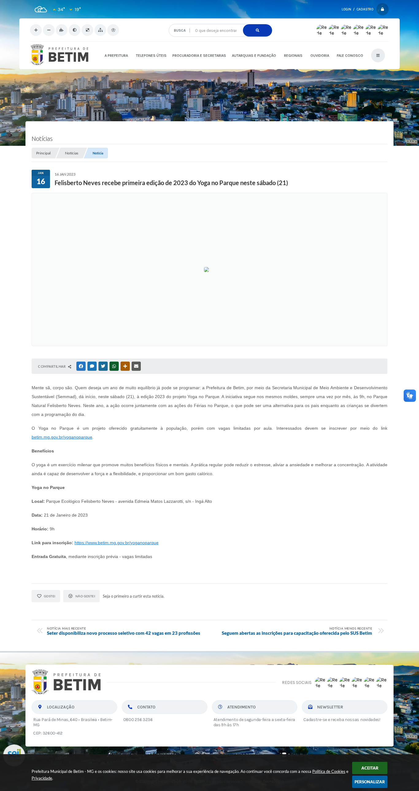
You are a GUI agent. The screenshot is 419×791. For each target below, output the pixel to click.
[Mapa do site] (100, 30)
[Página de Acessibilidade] (113, 30)
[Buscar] (257, 30)
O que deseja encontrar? (220, 21)
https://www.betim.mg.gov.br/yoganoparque (117, 542)
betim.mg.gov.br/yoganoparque (62, 437)
